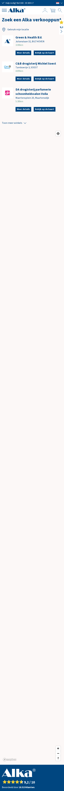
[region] (32, 446)
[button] (59, 3)
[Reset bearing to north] (58, 758)
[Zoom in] (58, 748)
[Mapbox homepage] (9, 759)
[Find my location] (58, 133)
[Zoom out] (58, 753)
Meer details (23, 52)
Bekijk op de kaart (44, 52)
